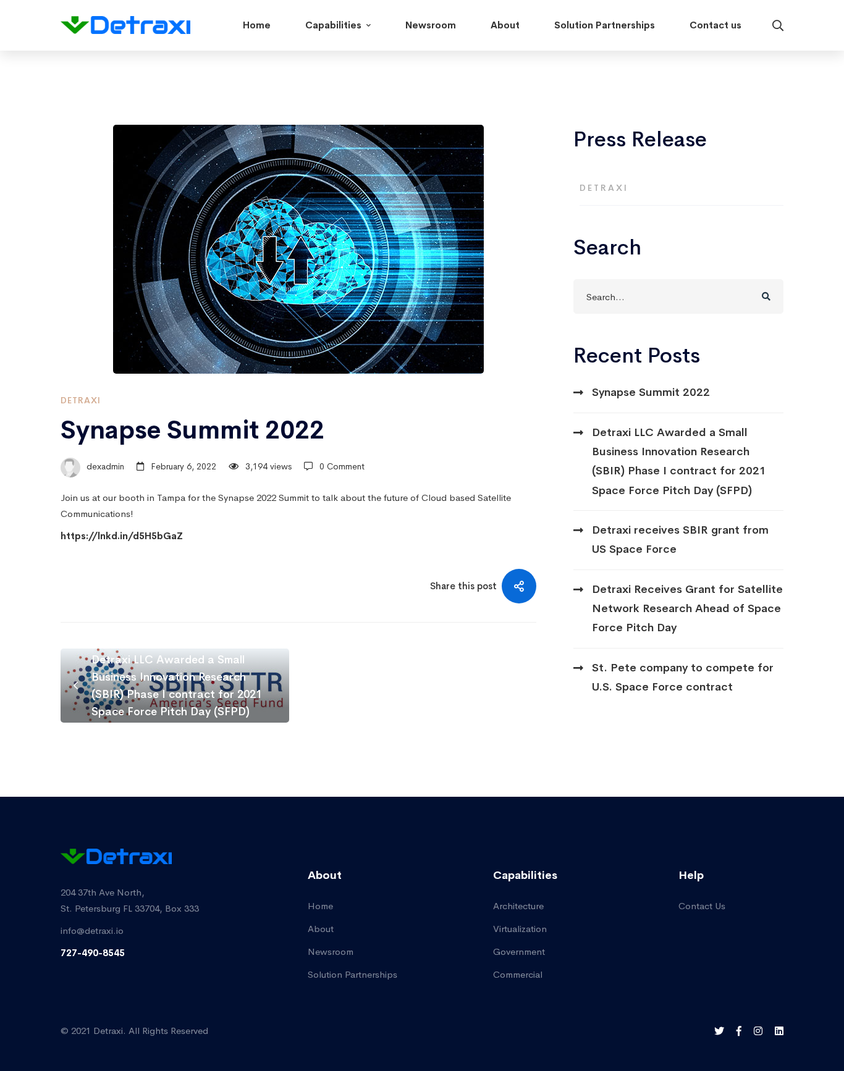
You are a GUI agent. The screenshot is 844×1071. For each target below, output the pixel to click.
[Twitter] (719, 1031)
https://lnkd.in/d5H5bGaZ (122, 536)
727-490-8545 (93, 953)
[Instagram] (758, 1031)
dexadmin (104, 466)
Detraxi (81, 400)
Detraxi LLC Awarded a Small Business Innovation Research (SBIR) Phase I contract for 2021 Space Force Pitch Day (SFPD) (679, 461)
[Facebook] (739, 1031)
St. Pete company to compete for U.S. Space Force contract (683, 677)
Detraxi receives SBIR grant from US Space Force (680, 539)
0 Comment (342, 466)
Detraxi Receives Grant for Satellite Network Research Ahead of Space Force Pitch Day (687, 608)
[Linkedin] (779, 1031)
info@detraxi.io (92, 930)
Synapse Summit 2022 (651, 392)
